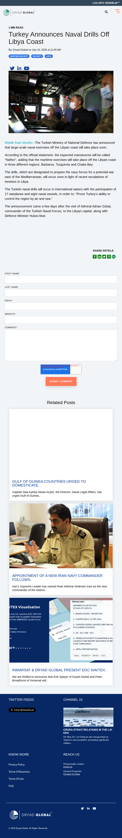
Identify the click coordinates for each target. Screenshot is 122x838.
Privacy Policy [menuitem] (17, 764)
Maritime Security (19, 56)
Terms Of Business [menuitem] (19, 771)
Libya (48, 56)
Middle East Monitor (19, 142)
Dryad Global (20, 49)
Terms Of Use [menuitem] (16, 779)
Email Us (67, 766)
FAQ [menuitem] (11, 786)
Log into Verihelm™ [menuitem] (106, 3)
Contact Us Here (71, 774)
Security (37, 56)
